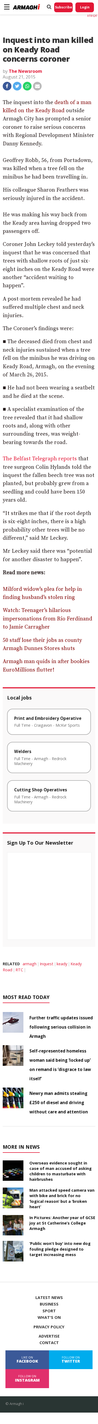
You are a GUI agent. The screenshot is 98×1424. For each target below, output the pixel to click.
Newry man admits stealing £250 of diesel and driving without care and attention (58, 1102)
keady (62, 963)
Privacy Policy (49, 1327)
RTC (19, 969)
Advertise (49, 1336)
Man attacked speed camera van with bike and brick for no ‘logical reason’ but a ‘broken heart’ (61, 1198)
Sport (49, 1311)
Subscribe (63, 7)
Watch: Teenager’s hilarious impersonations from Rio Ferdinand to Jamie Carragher (47, 618)
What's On (49, 1317)
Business (49, 1304)
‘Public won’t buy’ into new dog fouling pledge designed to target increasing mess (60, 1249)
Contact (49, 1343)
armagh (29, 963)
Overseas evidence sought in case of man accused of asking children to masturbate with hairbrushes (60, 1171)
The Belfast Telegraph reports (40, 458)
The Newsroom (25, 71)
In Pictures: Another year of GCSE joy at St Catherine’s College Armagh (62, 1223)
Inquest (46, 963)
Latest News (49, 1298)
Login (85, 7)
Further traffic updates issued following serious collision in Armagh (61, 1027)
